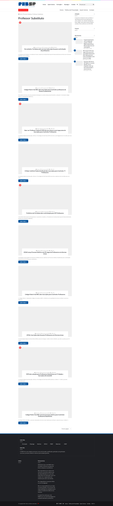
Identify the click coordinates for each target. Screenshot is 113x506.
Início (20, 14)
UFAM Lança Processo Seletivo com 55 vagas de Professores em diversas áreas (45, 253)
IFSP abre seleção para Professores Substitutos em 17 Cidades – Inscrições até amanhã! (45, 375)
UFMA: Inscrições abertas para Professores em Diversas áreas (45, 335)
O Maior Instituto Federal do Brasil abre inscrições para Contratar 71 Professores (45, 171)
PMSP (51, 444)
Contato (73, 4)
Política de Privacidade (71, 10)
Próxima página (65, 428)
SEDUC (45, 444)
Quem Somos (51, 4)
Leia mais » (23, 59)
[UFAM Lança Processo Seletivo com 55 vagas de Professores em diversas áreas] (45, 240)
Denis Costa (39, 88)
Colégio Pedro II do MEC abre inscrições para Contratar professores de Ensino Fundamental (45, 90)
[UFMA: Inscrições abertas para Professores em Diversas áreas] (45, 322)
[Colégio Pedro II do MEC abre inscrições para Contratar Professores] (45, 281)
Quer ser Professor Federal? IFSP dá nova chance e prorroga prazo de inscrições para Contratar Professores (45, 131)
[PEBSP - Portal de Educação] (27, 4)
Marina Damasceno (38, 47)
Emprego (66, 4)
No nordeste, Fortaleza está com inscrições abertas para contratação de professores (45, 49)
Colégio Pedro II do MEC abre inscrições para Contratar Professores (45, 294)
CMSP (65, 444)
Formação (59, 4)
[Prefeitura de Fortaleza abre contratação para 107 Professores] (45, 200)
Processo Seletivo (27, 14)
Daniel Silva (38, 333)
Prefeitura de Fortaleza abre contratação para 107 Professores (45, 213)
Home (44, 4)
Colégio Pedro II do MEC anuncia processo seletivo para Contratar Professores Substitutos (45, 415)
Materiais (58, 444)
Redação (38, 128)
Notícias (39, 444)
